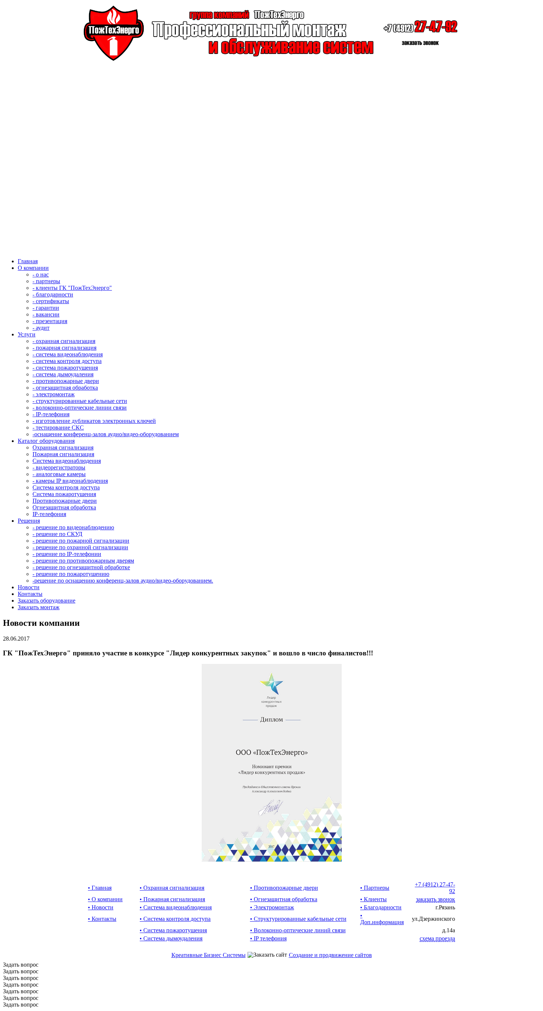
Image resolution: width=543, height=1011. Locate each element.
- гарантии (46, 308)
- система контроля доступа (67, 361)
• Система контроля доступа (175, 919)
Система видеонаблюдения (67, 461)
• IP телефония (268, 938)
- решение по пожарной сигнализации (81, 540)
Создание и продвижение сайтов (330, 955)
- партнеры (46, 281)
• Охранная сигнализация (172, 888)
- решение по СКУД (57, 534)
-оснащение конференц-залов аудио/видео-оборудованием (106, 434)
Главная (28, 261)
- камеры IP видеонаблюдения (70, 481)
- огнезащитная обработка (65, 387)
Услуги (26, 334)
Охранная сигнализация (63, 447)
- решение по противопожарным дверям (83, 560)
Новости (29, 587)
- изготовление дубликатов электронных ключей (94, 421)
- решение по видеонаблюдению (73, 527)
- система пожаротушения (65, 367)
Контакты (30, 594)
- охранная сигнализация (64, 341)
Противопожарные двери (65, 501)
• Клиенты (373, 899)
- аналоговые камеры (59, 474)
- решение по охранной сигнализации (80, 547)
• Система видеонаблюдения (176, 907)
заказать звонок (435, 899)
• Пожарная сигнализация (172, 899)
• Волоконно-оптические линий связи (298, 930)
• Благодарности (381, 907)
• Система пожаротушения (173, 930)
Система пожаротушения (64, 494)
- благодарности (53, 294)
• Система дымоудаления (171, 938)
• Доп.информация (382, 918)
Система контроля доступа (66, 487)
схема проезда (437, 938)
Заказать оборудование (46, 600)
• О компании (105, 899)
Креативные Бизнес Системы (208, 955)
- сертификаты (51, 301)
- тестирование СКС (58, 427)
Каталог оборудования (46, 441)
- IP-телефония (51, 414)
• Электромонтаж (272, 907)
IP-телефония (49, 514)
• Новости (100, 907)
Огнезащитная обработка (64, 507)
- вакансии (46, 314)
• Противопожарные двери (284, 888)
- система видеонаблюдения (68, 354)
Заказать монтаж (38, 607)
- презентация (50, 321)
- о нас (41, 274)
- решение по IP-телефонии (67, 554)
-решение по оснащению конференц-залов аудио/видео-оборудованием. (123, 580)
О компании (33, 268)
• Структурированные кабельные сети (298, 919)
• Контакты (102, 919)
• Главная (100, 888)
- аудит (41, 328)
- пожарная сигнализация (64, 348)
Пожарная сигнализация (63, 454)
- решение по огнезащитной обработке (81, 567)
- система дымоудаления (63, 374)
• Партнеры (374, 888)
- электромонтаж (54, 394)
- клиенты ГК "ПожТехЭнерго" (72, 288)
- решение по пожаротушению (71, 574)
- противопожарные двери (66, 381)
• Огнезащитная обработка (283, 899)
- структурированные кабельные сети (80, 401)
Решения (29, 521)
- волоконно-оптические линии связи (80, 407)
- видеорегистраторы (59, 467)
